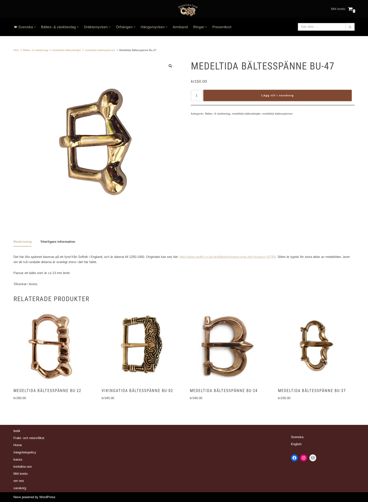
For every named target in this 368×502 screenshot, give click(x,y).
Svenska (297, 437)
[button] (35, 27)
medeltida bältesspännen (100, 50)
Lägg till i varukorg (277, 95)
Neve (17, 497)
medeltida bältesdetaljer (66, 50)
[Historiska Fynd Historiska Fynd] (186, 9)
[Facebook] (294, 457)
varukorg (19, 488)
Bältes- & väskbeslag (35, 50)
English (296, 444)
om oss (18, 481)
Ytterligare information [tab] (57, 242)
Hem (16, 50)
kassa (17, 459)
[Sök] (350, 27)
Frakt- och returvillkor (28, 438)
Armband (180, 27)
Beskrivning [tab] (22, 242)
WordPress (47, 497)
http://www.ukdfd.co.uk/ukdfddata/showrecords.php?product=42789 (228, 257)
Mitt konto (338, 9)
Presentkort (221, 27)
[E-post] (312, 457)
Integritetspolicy (24, 452)
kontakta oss (22, 466)
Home (17, 445)
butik (16, 431)
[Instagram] (303, 457)
